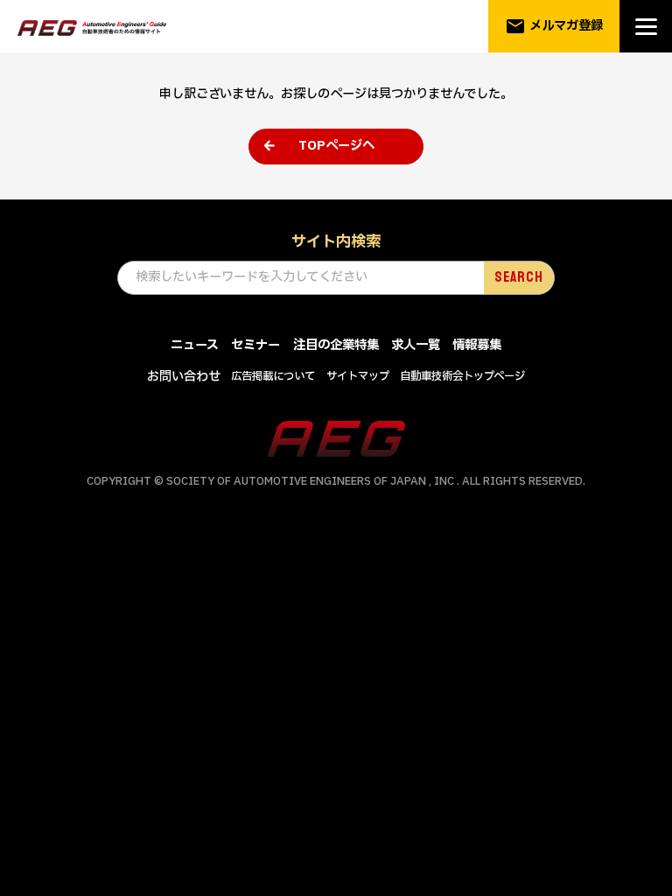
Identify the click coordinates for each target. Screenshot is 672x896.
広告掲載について (273, 376)
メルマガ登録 (554, 26)
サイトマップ (357, 376)
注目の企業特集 (336, 345)
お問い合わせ (183, 377)
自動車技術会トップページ (462, 376)
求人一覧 (415, 345)
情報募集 (476, 345)
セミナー (255, 345)
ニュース (195, 345)
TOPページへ (336, 145)
